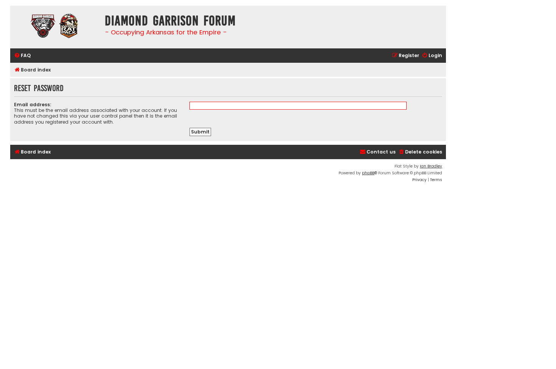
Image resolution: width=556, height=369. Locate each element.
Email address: (32, 104)
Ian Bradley (431, 166)
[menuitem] (22, 56)
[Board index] (55, 27)
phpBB (368, 173)
